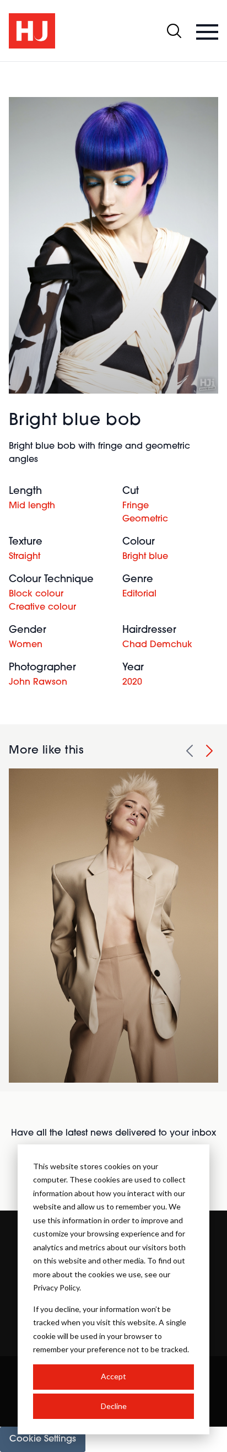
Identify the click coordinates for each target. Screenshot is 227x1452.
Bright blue (145, 556)
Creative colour (42, 607)
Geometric (145, 519)
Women (25, 645)
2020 (132, 682)
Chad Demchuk (157, 645)
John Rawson (38, 682)
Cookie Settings (42, 1439)
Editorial (139, 594)
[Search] (174, 31)
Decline (114, 1406)
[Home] (32, 31)
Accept (113, 1376)
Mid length (32, 506)
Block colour (36, 594)
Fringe (135, 506)
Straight (24, 556)
